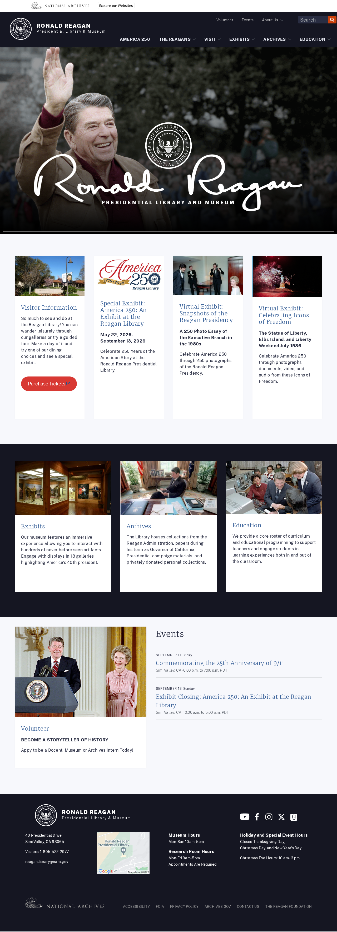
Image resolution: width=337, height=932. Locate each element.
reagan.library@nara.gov (46, 862)
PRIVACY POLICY (184, 907)
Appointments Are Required (192, 864)
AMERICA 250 (135, 39)
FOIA (160, 907)
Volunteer (224, 20)
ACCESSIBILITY (136, 907)
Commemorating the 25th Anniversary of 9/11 (220, 663)
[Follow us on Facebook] (257, 819)
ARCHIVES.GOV (218, 907)
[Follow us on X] (281, 819)
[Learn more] (50, 341)
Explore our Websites (116, 5)
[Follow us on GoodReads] (293, 819)
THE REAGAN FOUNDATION (288, 907)
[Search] (332, 19)
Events (248, 20)
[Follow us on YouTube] (245, 819)
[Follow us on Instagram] (268, 819)
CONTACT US (248, 907)
